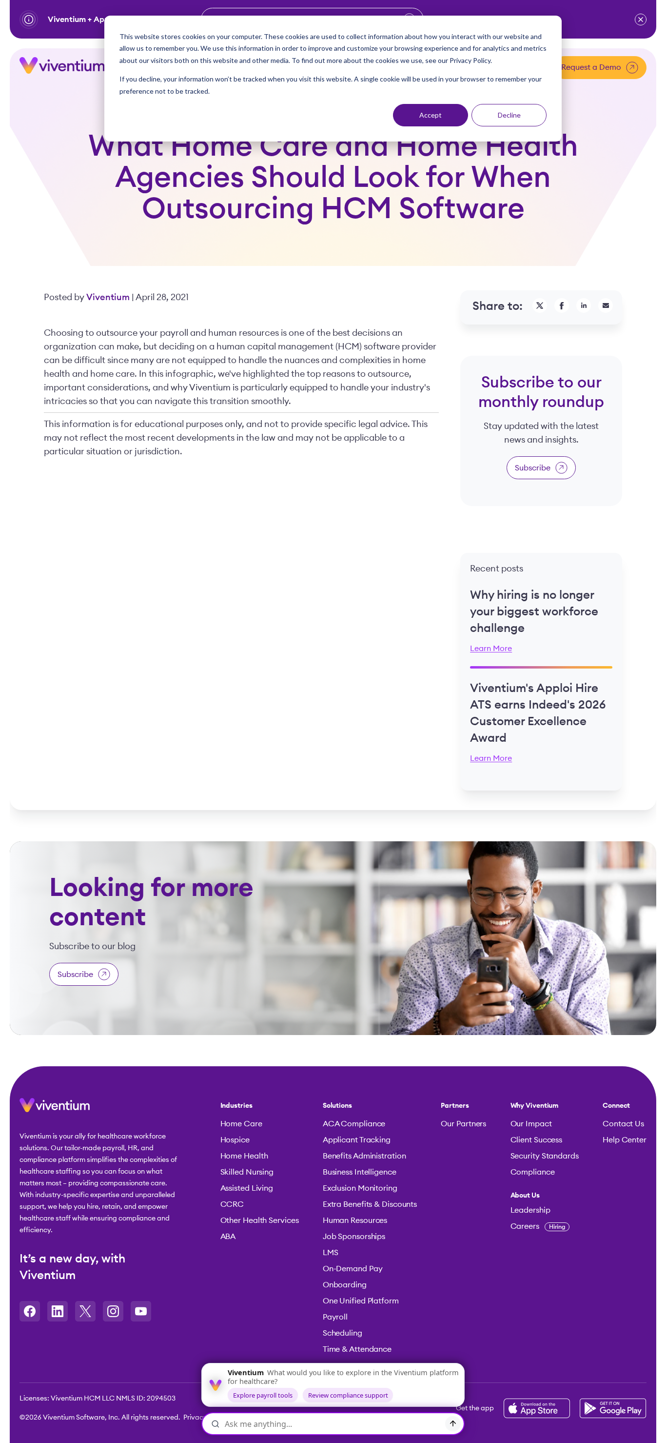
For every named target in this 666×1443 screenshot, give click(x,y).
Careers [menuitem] (538, 1226)
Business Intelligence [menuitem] (359, 1172)
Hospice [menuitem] (235, 1140)
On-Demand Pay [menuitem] (353, 1269)
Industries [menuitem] (236, 1105)
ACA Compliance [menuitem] (354, 1124)
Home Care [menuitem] (241, 1124)
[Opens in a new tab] (30, 1311)
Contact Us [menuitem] (623, 1124)
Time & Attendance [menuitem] (357, 1349)
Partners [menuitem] (455, 1105)
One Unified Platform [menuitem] (361, 1301)
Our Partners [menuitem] (463, 1124)
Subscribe (532, 468)
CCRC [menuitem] (232, 1204)
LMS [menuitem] (330, 1253)
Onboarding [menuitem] (345, 1285)
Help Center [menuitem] (624, 1140)
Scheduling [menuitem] (342, 1333)
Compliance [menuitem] (532, 1172)
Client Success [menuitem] (536, 1140)
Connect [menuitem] (616, 1105)
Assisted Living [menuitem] (247, 1188)
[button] (640, 19)
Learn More (491, 648)
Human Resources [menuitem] (355, 1220)
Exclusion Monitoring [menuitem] (360, 1188)
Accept (430, 115)
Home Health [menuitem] (244, 1156)
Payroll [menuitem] (335, 1317)
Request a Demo (591, 67)
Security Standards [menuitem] (544, 1156)
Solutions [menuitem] (337, 1105)
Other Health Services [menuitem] (259, 1220)
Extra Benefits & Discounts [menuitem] (370, 1204)
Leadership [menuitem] (530, 1210)
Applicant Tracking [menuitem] (357, 1140)
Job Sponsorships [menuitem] (354, 1236)
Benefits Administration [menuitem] (364, 1156)
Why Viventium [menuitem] (534, 1105)
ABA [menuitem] (228, 1236)
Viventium (109, 297)
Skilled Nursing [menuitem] (247, 1172)
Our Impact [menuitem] (531, 1124)
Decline (509, 115)
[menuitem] (544, 1195)
